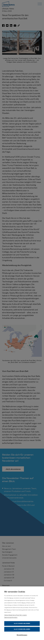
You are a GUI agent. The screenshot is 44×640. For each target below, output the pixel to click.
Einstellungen (22, 635)
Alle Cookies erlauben (22, 629)
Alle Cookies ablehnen (22, 623)
